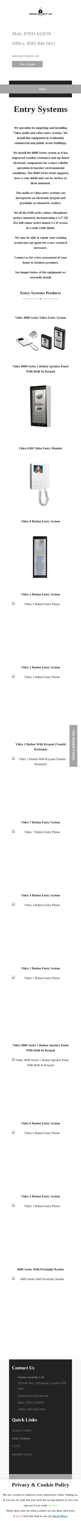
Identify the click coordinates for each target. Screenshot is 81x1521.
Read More (60, 1516)
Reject (17, 1516)
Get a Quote (27, 64)
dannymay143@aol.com (25, 56)
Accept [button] (52, 1505)
